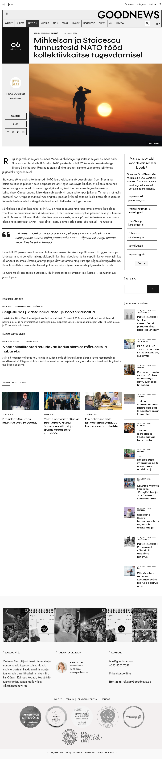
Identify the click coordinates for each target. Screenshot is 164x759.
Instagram (141, 4)
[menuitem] (9, 23)
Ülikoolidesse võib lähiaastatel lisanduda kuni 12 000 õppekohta (101, 422)
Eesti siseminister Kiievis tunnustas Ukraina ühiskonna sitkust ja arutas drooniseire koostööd (61, 426)
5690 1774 (75, 669)
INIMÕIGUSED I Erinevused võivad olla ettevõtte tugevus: (147, 550)
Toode (16, 341)
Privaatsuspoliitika (120, 673)
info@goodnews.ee (121, 661)
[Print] (23, 131)
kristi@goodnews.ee (79, 672)
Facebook (129, 4)
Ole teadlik (142, 341)
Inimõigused (143, 312)
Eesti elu (45, 33)
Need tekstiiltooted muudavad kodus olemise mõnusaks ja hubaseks (54, 349)
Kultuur (22, 306)
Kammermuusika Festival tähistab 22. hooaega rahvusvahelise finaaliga (148, 378)
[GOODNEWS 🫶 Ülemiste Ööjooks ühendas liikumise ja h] (93, 625)
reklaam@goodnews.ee (137, 682)
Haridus (141, 425)
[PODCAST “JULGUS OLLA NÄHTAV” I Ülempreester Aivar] (42, 625)
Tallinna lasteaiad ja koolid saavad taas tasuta (146, 435)
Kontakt (106, 699)
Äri (10, 341)
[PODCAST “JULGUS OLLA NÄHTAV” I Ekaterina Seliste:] (119, 625)
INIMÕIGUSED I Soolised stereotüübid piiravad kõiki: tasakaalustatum (148, 323)
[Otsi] (153, 289)
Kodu (36, 33)
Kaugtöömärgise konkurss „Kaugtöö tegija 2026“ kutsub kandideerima (148, 492)
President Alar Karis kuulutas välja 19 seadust (20, 420)
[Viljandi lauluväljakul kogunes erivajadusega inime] (144, 625)
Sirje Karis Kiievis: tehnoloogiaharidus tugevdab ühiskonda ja (150, 521)
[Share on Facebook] (8, 131)
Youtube (152, 4)
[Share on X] (13, 131)
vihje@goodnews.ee (15, 686)
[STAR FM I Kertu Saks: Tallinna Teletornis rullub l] (67, 625)
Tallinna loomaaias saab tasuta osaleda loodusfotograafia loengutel (149, 408)
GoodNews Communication (105, 752)
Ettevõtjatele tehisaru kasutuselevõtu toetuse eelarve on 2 (147, 579)
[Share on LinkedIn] (18, 131)
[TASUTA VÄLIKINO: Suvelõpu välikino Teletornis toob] (16, 625)
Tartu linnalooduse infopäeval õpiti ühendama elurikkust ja (147, 463)
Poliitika (53, 33)
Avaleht (58, 699)
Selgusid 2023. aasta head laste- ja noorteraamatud (48, 312)
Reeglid (70, 699)
